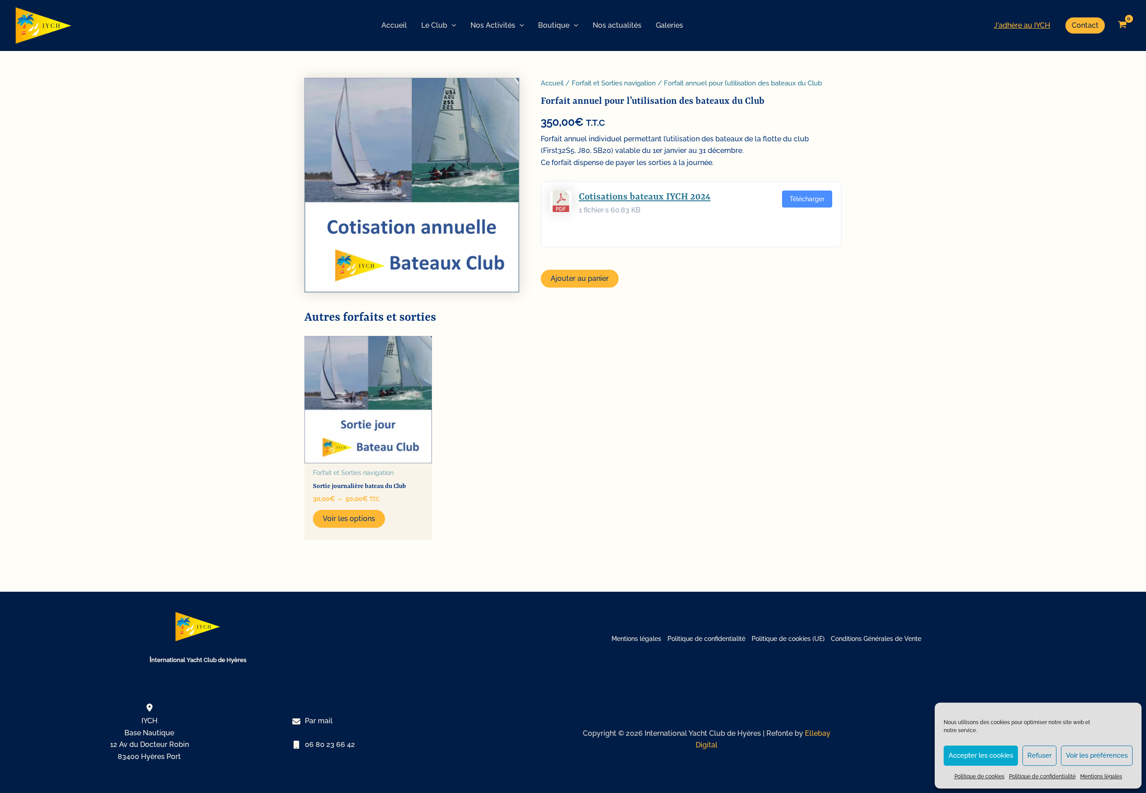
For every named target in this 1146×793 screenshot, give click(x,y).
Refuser (1039, 755)
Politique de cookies (979, 776)
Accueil (552, 83)
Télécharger (807, 199)
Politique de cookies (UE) (788, 638)
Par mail (319, 721)
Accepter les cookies (981, 755)
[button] (451, 25)
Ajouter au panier (580, 278)
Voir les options (349, 518)
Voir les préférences (1097, 755)
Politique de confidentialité (1042, 776)
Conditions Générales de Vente (876, 638)
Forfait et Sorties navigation (614, 83)
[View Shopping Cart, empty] (1122, 25)
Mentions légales (1101, 776)
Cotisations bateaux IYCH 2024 (644, 197)
